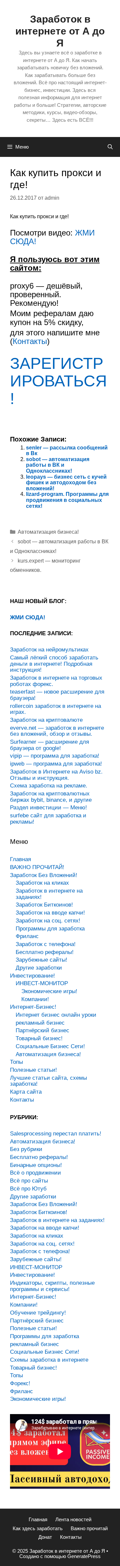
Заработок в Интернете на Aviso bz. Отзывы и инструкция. (56, 775)
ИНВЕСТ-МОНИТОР (42, 983)
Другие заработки (39, 968)
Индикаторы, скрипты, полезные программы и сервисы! (52, 1286)
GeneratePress (84, 1556)
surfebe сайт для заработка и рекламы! (48, 818)
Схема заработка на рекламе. (48, 786)
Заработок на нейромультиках (49, 650)
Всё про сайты (29, 1181)
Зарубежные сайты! (41, 960)
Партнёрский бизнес (42, 1030)
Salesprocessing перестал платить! (55, 1133)
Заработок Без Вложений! (43, 875)
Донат (45, 1537)
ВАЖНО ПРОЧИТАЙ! (37, 867)
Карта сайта (26, 1092)
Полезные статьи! (33, 1070)
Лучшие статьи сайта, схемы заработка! (48, 1081)
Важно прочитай (89, 1528)
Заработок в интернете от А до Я (60, 31)
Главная (20, 859)
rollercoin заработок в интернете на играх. (55, 709)
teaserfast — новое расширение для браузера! (57, 695)
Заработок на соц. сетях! (48, 921)
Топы (16, 1062)
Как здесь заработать (38, 1528)
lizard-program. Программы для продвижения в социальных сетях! (67, 500)
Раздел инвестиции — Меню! (48, 807)
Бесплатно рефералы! (45, 952)
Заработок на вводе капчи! (50, 913)
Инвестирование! (32, 976)
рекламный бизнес (40, 1023)
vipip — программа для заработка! (54, 756)
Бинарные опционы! (36, 1165)
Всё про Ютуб (28, 1189)
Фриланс (27, 936)
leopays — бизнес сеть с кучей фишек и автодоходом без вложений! (66, 482)
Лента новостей (73, 1519)
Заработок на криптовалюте (46, 720)
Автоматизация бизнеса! (48, 532)
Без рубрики (26, 1149)
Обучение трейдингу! (38, 1313)
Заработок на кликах (42, 883)
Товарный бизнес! (39, 1038)
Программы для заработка (50, 928)
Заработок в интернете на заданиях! (49, 894)
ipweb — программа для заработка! (56, 764)
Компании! (35, 999)
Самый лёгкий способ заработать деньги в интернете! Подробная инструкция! (54, 663)
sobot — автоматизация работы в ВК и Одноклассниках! (57, 465)
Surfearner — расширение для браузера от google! (49, 745)
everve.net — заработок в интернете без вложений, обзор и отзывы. (57, 731)
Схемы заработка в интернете (49, 1360)
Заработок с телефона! (46, 944)
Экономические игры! (49, 991)
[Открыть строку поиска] (110, 147)
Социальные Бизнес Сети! (50, 1046)
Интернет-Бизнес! (33, 1007)
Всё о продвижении (35, 1173)
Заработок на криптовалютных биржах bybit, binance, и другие (51, 796)
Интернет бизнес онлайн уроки (56, 1015)
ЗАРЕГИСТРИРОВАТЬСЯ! (58, 381)
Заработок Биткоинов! (44, 905)
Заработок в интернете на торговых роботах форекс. (56, 681)
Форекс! (20, 1383)
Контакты (30, 341)
